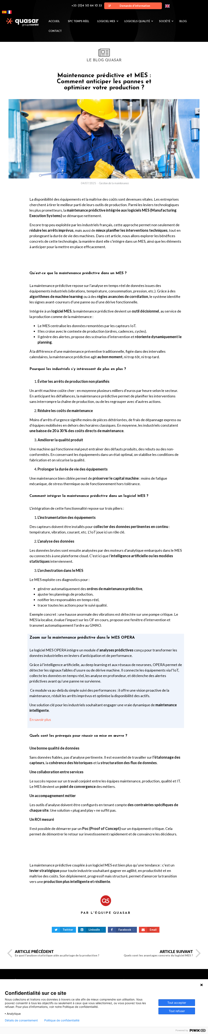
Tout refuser (177, 1011)
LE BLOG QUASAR (104, 60)
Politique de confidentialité (61, 1020)
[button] (133, 5)
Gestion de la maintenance (114, 183)
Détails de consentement (21, 1020)
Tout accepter (176, 1002)
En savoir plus (40, 719)
